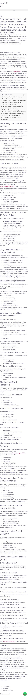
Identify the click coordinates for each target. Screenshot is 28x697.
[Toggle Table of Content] (24, 95)
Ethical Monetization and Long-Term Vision (13, 113)
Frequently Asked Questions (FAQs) (12, 117)
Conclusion (5, 119)
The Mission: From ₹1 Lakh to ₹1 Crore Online (14, 100)
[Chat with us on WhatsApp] (25, 694)
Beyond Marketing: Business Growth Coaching (14, 111)
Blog (2, 16)
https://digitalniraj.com (7, 186)
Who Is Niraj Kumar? (7, 98)
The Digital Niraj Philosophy (9, 104)
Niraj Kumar (17, 71)
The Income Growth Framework (10, 108)
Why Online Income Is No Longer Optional (12, 102)
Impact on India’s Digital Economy (11, 115)
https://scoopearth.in (18, 453)
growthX (4, 3)
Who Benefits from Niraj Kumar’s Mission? (13, 106)
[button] (14, 10)
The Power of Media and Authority (10, 110)
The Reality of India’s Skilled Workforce (12, 97)
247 (1, 6)
